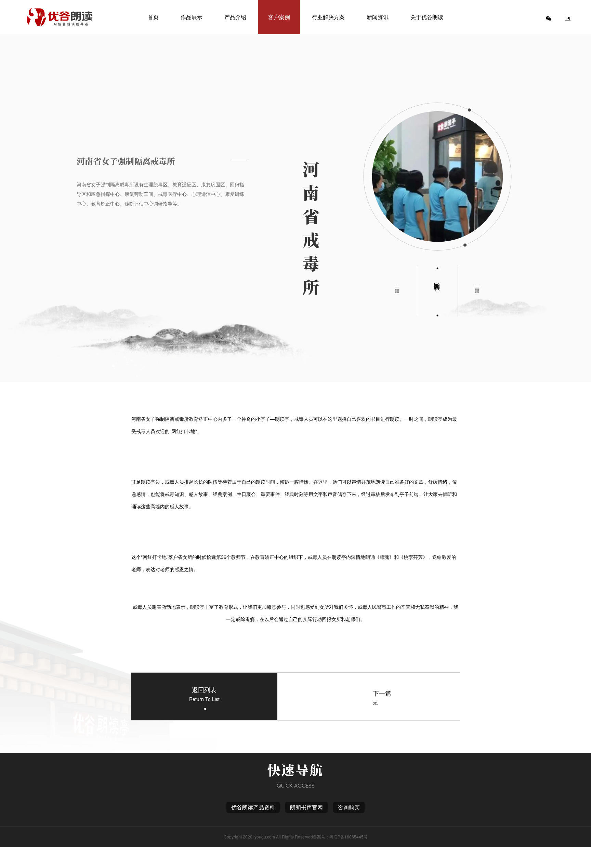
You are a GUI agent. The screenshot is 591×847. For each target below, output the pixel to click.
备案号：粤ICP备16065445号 (340, 836)
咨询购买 (349, 807)
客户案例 (279, 17)
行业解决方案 (328, 17)
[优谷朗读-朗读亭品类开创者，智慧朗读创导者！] (59, 17)
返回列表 (437, 279)
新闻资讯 (378, 17)
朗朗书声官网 (306, 807)
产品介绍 (235, 17)
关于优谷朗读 (426, 17)
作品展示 (191, 17)
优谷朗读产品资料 (253, 807)
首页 (153, 17)
